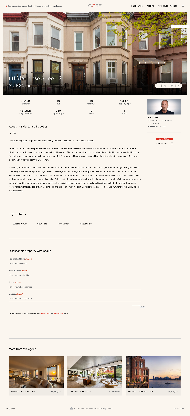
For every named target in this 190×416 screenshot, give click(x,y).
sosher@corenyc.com (156, 126)
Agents (150, 6)
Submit (142, 307)
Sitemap (109, 408)
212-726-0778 (153, 124)
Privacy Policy (45, 313)
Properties (137, 6)
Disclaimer (101, 408)
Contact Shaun (164, 139)
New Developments (167, 6)
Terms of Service (59, 313)
